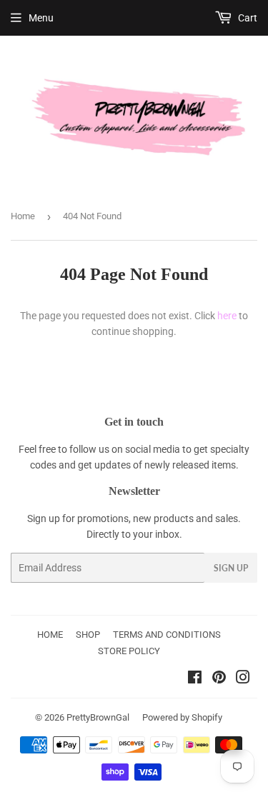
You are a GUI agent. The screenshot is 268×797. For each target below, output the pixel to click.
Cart (246, 18)
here (227, 315)
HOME (50, 634)
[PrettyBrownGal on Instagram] (243, 679)
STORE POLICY (129, 651)
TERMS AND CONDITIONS (167, 634)
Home (23, 216)
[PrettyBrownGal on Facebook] (194, 679)
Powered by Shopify (182, 717)
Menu (41, 18)
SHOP (88, 634)
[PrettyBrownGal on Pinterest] (219, 679)
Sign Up (231, 568)
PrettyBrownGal (97, 717)
